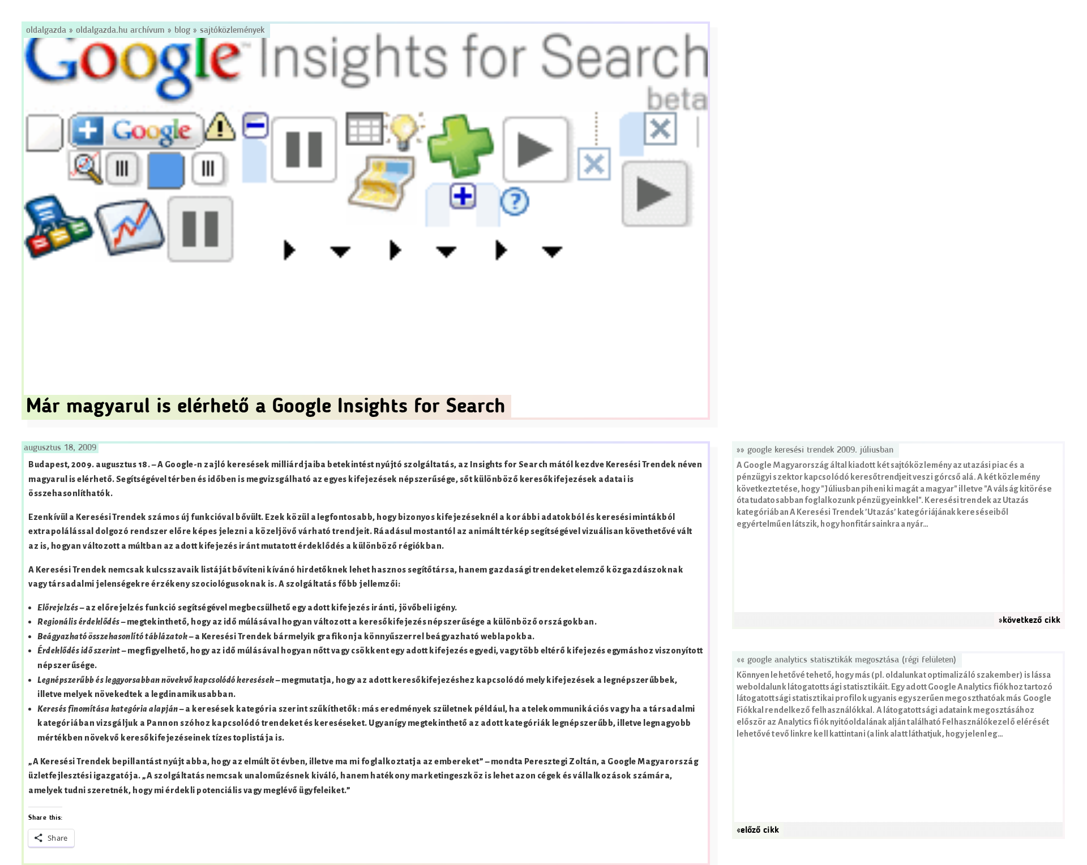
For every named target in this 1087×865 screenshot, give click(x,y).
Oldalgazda (47, 30)
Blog (182, 30)
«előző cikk (758, 830)
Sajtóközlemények (232, 30)
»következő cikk (1029, 620)
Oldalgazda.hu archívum (120, 30)
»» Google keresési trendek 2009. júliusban (815, 450)
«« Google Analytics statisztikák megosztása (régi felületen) (846, 660)
